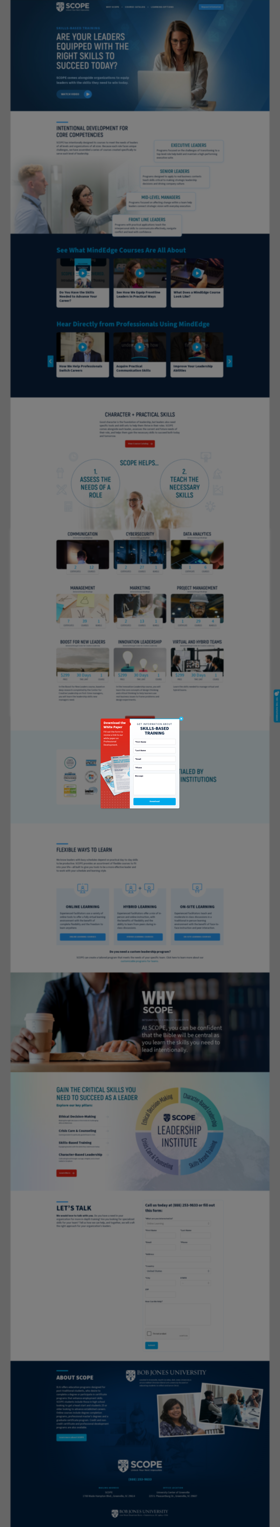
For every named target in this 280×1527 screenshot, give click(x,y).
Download (155, 801)
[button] (181, 719)
